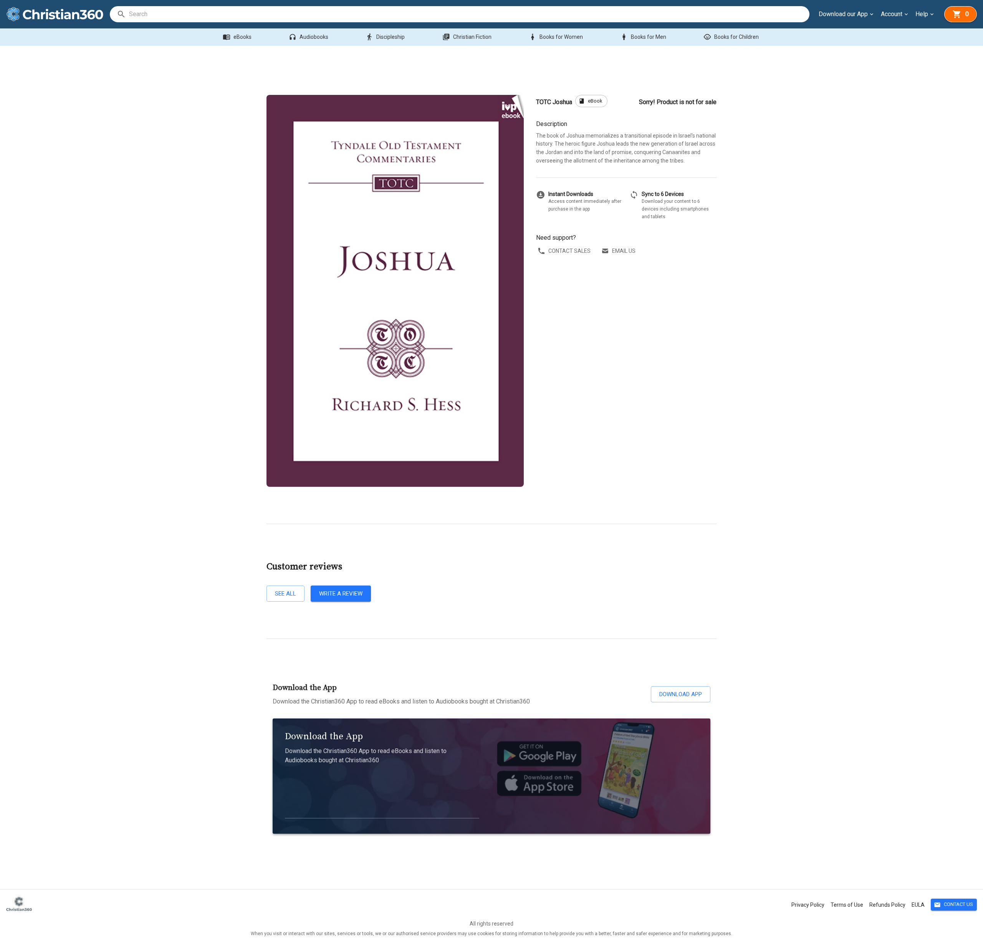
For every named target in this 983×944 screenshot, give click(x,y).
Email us (623, 251)
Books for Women (556, 37)
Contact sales (569, 251)
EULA (918, 905)
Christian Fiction (467, 37)
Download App (680, 694)
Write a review (340, 593)
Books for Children (731, 37)
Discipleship (385, 37)
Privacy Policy (807, 905)
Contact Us (953, 904)
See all (285, 593)
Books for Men (643, 37)
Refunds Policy (887, 905)
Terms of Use (847, 905)
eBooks (237, 37)
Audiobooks (308, 37)
